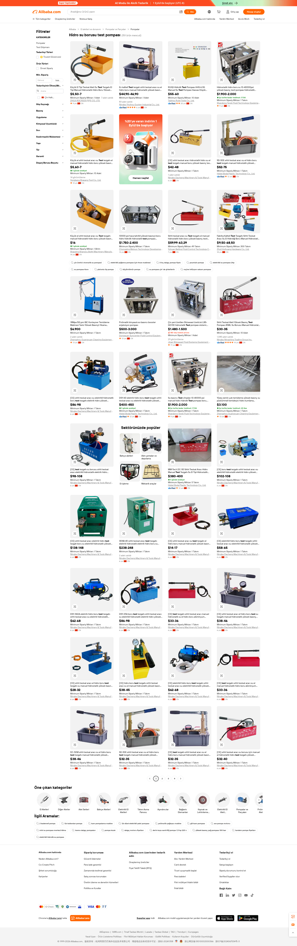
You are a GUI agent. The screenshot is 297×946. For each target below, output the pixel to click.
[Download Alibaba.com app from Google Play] (247, 918)
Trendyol (181, 932)
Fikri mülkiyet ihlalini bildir (186, 882)
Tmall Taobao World (133, 932)
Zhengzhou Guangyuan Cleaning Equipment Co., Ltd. (92, 339)
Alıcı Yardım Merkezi (183, 859)
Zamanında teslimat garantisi (97, 870)
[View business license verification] (176, 941)
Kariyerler (43, 876)
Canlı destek (180, 864)
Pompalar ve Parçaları (115, 29)
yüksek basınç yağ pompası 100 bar (211, 830)
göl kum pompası (197, 823)
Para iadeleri (180, 876)
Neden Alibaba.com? (48, 859)
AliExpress (104, 932)
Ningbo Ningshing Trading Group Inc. (234, 339)
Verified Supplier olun (229, 876)
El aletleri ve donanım (91, 29)
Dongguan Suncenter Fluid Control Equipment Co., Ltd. (140, 335)
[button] (181, 12)
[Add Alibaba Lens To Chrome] (80, 918)
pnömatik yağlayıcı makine (169, 823)
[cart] (219, 12)
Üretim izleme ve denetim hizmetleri (101, 882)
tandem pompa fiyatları (245, 830)
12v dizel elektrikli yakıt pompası (135, 823)
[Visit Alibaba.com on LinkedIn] (227, 895)
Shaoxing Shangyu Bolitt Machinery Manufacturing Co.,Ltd (92, 251)
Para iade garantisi (92, 864)
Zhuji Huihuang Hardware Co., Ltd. (233, 249)
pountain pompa (197, 263)
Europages (193, 932)
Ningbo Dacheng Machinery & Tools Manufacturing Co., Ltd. (189, 177)
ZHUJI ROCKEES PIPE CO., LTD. (85, 100)
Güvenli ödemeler (92, 859)
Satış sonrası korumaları (95, 876)
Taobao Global (161, 932)
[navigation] (49, 404)
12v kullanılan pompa (73, 823)
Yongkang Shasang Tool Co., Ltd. (85, 180)
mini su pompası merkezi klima (52, 830)
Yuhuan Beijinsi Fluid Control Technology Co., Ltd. (189, 249)
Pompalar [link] (135, 29)
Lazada (148, 932)
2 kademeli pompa (47, 823)
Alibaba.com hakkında (50, 852)
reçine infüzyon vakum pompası (197, 269)
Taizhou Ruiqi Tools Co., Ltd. (181, 100)
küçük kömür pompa (131, 269)
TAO (173, 932)
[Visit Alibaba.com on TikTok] (252, 895)
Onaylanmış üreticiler (139, 862)
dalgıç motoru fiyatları (134, 830)
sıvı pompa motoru (222, 823)
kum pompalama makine (102, 823)
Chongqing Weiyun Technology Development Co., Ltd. (140, 249)
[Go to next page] (180, 778)
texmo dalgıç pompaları (85, 830)
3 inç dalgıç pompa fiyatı (170, 263)
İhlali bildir (179, 888)
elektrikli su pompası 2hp (223, 263)
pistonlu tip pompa (105, 269)
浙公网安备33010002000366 (199, 941)
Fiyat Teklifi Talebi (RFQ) (140, 868)
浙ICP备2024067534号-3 (227, 941)
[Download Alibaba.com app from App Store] (225, 918)
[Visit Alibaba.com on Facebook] (221, 895)
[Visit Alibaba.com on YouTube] (246, 895)
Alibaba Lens (55, 918)
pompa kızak (110, 830)
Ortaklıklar (224, 882)
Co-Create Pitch (46, 864)
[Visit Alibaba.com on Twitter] (233, 895)
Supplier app (143, 918)
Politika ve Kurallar (92, 888)
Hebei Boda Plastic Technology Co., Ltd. (236, 173)
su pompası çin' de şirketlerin (162, 269)
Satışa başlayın (226, 864)
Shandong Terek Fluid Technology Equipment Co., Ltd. (238, 103)
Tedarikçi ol (224, 859)
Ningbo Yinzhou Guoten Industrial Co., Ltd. (139, 104)
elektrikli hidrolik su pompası (51, 837)
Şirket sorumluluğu (48, 870)
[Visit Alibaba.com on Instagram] (240, 895)
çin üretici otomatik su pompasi (88, 263)
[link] (293, 917)
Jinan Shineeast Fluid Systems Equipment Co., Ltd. (189, 342)
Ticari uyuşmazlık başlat (185, 870)
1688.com (116, 932)
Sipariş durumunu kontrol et (232, 870)
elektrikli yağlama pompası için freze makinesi (131, 263)
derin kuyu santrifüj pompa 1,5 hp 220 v (170, 830)
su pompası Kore (81, 269)
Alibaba (72, 29)
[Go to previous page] (150, 778)
